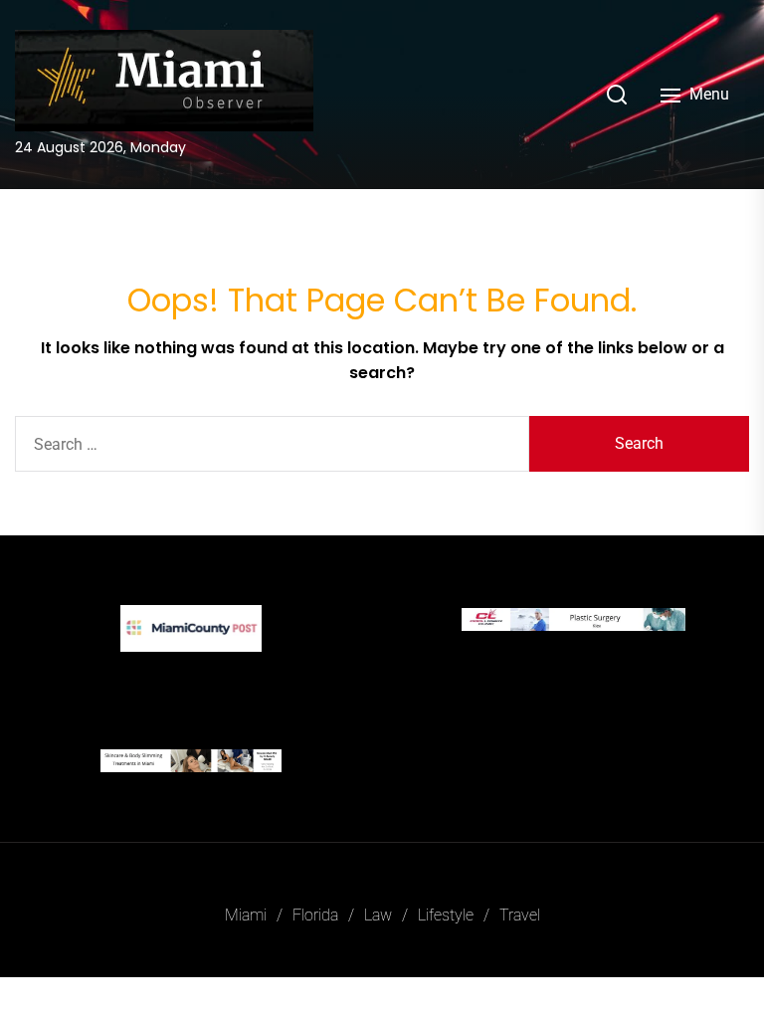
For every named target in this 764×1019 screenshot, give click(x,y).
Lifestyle (446, 915)
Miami (246, 915)
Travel (519, 915)
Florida (315, 915)
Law (378, 915)
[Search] (617, 94)
